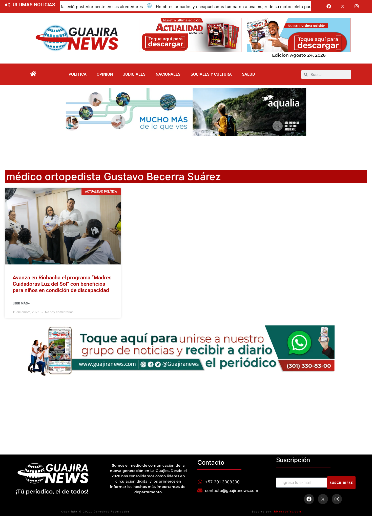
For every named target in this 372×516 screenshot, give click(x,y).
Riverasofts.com (287, 511)
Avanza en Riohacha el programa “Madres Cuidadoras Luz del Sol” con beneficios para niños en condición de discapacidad (62, 284)
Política (78, 74)
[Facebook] (329, 6)
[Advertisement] (186, 149)
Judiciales (134, 74)
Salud (248, 74)
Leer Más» (21, 303)
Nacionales (168, 74)
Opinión (105, 74)
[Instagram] (357, 6)
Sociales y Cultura (211, 74)
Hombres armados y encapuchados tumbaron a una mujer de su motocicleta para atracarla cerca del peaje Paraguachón (242, 6)
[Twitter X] (343, 6)
